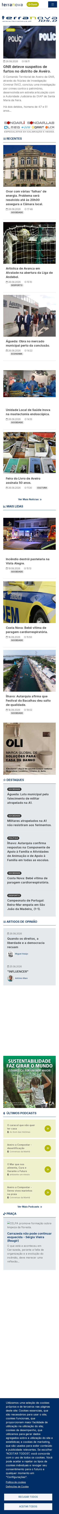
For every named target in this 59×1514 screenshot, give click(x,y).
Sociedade (17, 212)
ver (48, 1128)
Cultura (42, 488)
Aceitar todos (28, 1506)
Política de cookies (16, 1482)
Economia (16, 354)
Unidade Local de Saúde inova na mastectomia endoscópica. (28, 412)
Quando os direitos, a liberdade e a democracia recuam (26, 943)
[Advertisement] (29, 1018)
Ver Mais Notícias (28, 499)
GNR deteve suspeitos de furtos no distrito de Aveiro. (27, 69)
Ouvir (34, 4)
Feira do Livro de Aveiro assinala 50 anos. (23, 480)
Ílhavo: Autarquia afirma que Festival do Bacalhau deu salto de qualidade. (28, 700)
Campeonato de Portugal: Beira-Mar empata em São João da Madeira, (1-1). (26, 905)
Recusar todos (28, 1497)
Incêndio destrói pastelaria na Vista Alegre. (27, 561)
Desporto (16, 285)
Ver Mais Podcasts (28, 1206)
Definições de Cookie (17, 1486)
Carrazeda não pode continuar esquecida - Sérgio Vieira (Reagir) (29, 1237)
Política (13, 838)
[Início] (12, 4)
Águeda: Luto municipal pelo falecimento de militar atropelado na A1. (28, 798)
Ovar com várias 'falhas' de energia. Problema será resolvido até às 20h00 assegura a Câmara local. (26, 198)
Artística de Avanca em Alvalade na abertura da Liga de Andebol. (29, 273)
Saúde (10, 30)
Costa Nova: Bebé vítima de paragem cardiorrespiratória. (27, 630)
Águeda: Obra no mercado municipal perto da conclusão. (28, 343)
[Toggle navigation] (52, 4)
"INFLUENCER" (18, 971)
